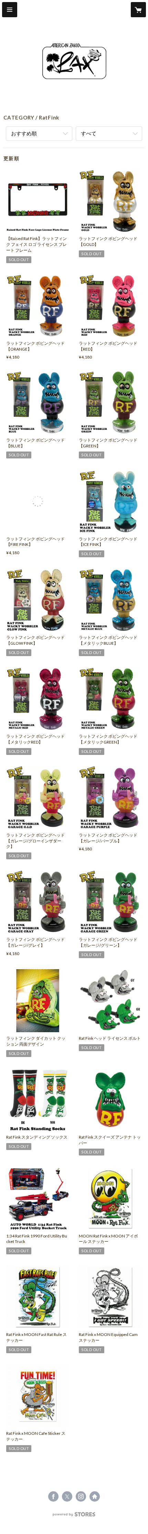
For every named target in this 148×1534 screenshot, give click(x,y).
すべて (88, 133)
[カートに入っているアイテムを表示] (138, 9)
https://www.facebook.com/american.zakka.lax (53, 1496)
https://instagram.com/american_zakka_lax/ (81, 1496)
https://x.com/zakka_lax (67, 1496)
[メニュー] (9, 9)
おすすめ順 (24, 133)
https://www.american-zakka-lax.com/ (94, 1496)
